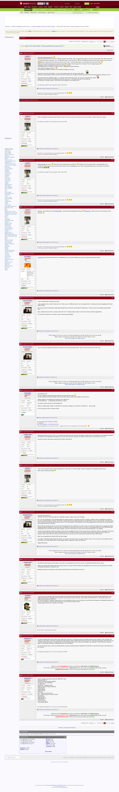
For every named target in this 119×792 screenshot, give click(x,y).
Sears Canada (8, 242)
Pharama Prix (8, 224)
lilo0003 (27, 596)
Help (91, 3)
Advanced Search (93, 12)
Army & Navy (8, 153)
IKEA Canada (8, 192)
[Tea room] (86, 7)
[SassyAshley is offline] (27, 310)
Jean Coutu (7, 194)
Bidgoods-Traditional (9, 157)
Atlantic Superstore (9, 154)
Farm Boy (7, 171)
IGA (6, 190)
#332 (112, 113)
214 (28, 654)
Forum (28, 9)
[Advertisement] (50, 106)
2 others (52, 377)
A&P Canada (8, 152)
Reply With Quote (110, 97)
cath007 (27, 56)
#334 (112, 206)
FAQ (22, 12)
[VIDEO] (48, 743)
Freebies (50, 6)
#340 (112, 464)
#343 (112, 592)
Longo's (6, 202)
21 (100, 41)
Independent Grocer (9, 193)
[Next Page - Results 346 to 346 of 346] (109, 41)
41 (28, 410)
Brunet (6, 158)
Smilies (48, 740)
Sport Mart (7, 246)
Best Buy (7, 156)
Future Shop (8, 178)
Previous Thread (63, 727)
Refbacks (22, 749)
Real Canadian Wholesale (11, 236)
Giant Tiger (7, 179)
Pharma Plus (8, 225)
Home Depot (8, 185)
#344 (112, 635)
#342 (112, 559)
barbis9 (47, 377)
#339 (112, 431)
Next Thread (71, 727)
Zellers (6, 269)
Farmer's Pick (8, 172)
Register (97, 3)
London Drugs (8, 201)
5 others (53, 88)
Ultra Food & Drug (9, 259)
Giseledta (40, 88)
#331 (112, 53)
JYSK (6, 196)
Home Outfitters (8, 188)
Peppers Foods (8, 223)
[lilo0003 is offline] (27, 606)
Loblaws (7, 200)
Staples (6, 247)
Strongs (6, 249)
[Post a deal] (98, 7)
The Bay (7, 253)
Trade (96, 9)
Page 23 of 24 (85, 41)
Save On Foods (8, 241)
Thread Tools (109, 50)
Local (85, 9)
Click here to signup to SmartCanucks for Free (29, 100)
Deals (29, 6)
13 (98, 41)
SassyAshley (42, 164)
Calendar (26, 12)
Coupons (40, 6)
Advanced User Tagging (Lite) (51, 785)
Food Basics (8, 174)
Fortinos (7, 176)
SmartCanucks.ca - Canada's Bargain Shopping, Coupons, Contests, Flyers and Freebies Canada (87, 757)
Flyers (45, 6)
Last (112, 41)
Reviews (67, 6)
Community (33, 12)
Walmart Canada (9, 265)
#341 (112, 511)
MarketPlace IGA (9, 207)
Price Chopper (8, 227)
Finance (62, 6)
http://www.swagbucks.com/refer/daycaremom (48, 424)
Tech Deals (34, 6)
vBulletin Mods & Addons (61, 785)
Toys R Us (7, 258)
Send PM (102, 97)
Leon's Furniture (8, 198)
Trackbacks (48, 746)
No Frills (7, 218)
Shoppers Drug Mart (9, 243)
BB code (48, 739)
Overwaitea (7, 219)
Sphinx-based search (63, 787)
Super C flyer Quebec (10, 250)
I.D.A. (6, 189)
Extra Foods (8, 167)
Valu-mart (7, 264)
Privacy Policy (108, 757)
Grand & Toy (8, 180)
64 (28, 323)
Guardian (7, 181)
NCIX (6, 216)
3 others (53, 330)
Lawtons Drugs (8, 197)
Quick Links (51, 12)
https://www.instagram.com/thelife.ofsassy (75, 338)
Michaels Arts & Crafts (10, 211)
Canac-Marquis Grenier (10, 161)
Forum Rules (48, 751)
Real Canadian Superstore (11, 234)
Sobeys (6, 245)
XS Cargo (7, 267)
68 (28, 618)
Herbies (6, 183)
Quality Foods (8, 232)
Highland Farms (8, 184)
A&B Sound (7, 150)
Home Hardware (8, 187)
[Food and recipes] (91, 7)
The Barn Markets (9, 251)
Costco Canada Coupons (10, 165)
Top (64, 9)
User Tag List (22, 37)
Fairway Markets (9, 168)
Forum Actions (42, 12)
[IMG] (47, 742)
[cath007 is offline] (27, 66)
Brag (76, 9)
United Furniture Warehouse (8, 262)
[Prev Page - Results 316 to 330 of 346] (95, 41)
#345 (112, 675)
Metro (6, 210)
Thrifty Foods (8, 256)
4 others (53, 148)
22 (102, 41)
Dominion (7, 166)
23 (104, 41)
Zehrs (6, 268)
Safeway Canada (9, 240)
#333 (112, 159)
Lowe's (6, 203)
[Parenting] (93, 7)
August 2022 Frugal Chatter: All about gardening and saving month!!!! (44, 46)
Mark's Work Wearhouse (10, 206)
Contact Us (65, 757)
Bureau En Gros (8, 159)
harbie (44, 88)
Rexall (6, 237)
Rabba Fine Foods (9, 233)
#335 (112, 253)
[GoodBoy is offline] (27, 265)
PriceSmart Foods (9, 228)
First (92, 41)
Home (25, 6)
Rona (6, 238)
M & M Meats (8, 205)
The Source (7, 255)
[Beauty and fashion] (89, 7)
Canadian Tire (8, 162)
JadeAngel (48, 88)
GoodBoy (27, 257)
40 (28, 81)
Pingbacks (23, 748)
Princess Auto (8, 229)
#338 (112, 389)
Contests (56, 6)
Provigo (6, 231)
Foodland (7, 175)
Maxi (6, 209)
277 (28, 450)
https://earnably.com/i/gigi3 (51, 421)
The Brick (7, 254)
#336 (112, 297)
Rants (71, 6)
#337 (112, 343)
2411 (109, 46)
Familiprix (7, 170)
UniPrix (6, 260)
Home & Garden (77, 6)
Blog (22, 9)
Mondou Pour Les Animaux (11, 212)
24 (107, 41)
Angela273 (88, 211)
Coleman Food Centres (10, 163)
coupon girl (28, 434)
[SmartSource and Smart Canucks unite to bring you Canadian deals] (11, 142)
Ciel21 (45, 117)
